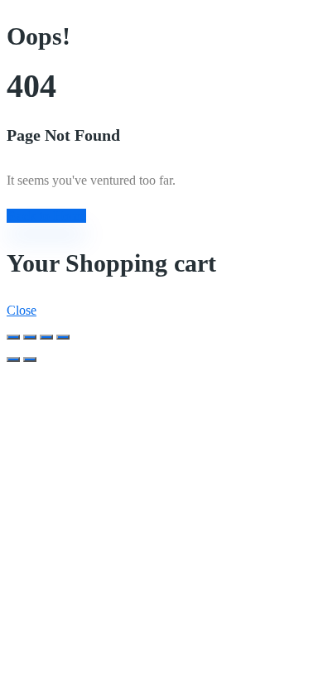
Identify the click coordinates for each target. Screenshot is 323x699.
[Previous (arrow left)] (13, 359)
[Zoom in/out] (63, 337)
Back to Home (46, 216)
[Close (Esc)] (13, 337)
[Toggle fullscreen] (46, 337)
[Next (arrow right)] (29, 359)
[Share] (29, 337)
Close (21, 310)
